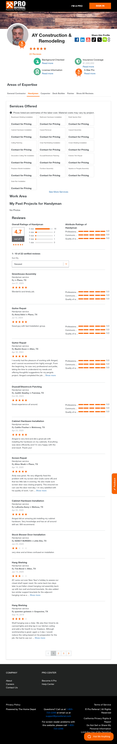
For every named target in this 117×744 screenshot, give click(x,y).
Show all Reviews (84, 93)
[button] (114, 483)
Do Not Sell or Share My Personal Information (99, 727)
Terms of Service (102, 704)
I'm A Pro (76, 5)
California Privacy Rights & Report (97, 720)
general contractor (16, 93)
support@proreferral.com (58, 716)
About (9, 680)
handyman (33, 93)
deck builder (59, 93)
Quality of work (71, 238)
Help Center (48, 684)
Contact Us (12, 687)
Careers (10, 684)
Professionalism (71, 231)
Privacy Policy (13, 704)
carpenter (45, 93)
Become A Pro (49, 680)
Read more (47, 63)
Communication (71, 235)
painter (70, 93)
